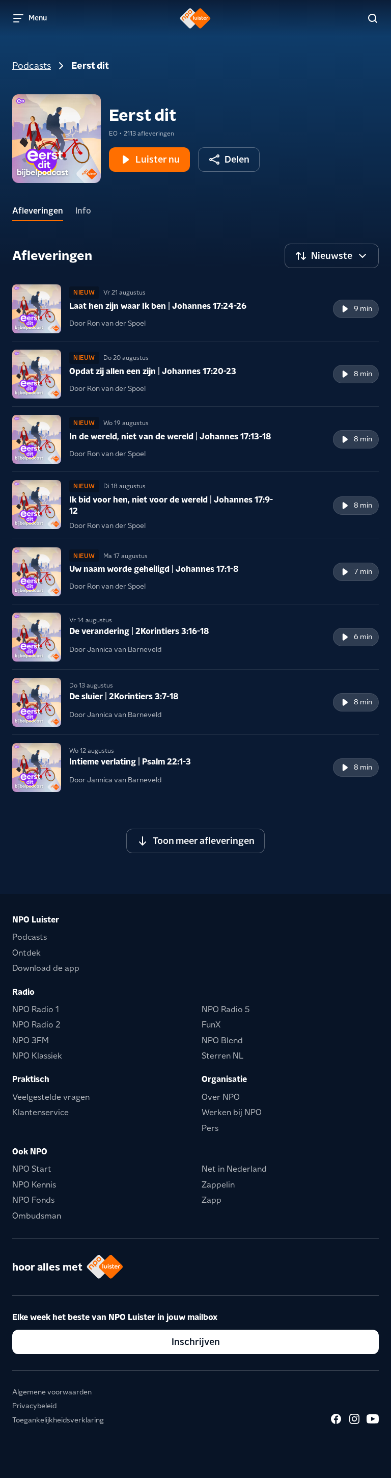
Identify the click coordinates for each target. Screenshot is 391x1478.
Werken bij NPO (232, 1112)
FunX (211, 1024)
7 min (363, 571)
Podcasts (31, 65)
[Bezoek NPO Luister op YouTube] (373, 1419)
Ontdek (26, 952)
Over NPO (221, 1097)
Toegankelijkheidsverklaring (58, 1419)
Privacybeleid (34, 1405)
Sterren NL (222, 1055)
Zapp (211, 1200)
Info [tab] (83, 210)
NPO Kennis (34, 1184)
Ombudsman (36, 1215)
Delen (237, 159)
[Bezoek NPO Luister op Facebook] (336, 1419)
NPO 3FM (30, 1040)
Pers (210, 1128)
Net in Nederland (234, 1169)
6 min (363, 636)
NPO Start (31, 1169)
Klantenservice (40, 1112)
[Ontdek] (372, 18)
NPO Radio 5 (226, 1009)
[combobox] (332, 256)
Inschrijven (196, 1342)
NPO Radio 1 (35, 1009)
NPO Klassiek (37, 1055)
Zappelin (218, 1184)
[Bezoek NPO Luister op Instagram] (354, 1419)
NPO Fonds (33, 1200)
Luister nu (157, 159)
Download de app (45, 968)
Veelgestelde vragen (51, 1097)
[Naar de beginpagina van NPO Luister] (195, 18)
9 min (363, 308)
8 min (363, 373)
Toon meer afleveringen (204, 841)
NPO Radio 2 (36, 1024)
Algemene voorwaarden (52, 1391)
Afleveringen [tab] (37, 210)
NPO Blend (222, 1040)
